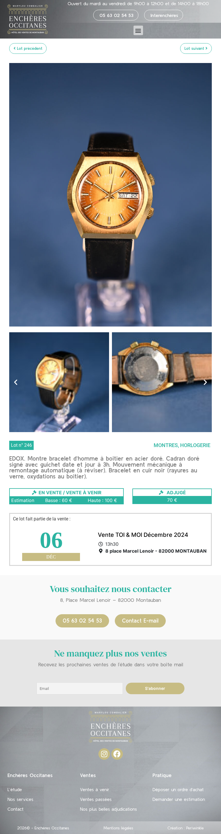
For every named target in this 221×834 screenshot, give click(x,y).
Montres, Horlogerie (182, 445)
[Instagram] (104, 754)
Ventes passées (96, 799)
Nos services (20, 799)
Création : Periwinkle (185, 828)
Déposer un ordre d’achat (178, 789)
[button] (138, 30)
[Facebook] (117, 754)
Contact (15, 809)
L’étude (14, 789)
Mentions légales (118, 828)
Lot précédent (29, 48)
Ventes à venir (94, 789)
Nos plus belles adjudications (108, 809)
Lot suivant (194, 48)
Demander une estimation (179, 799)
